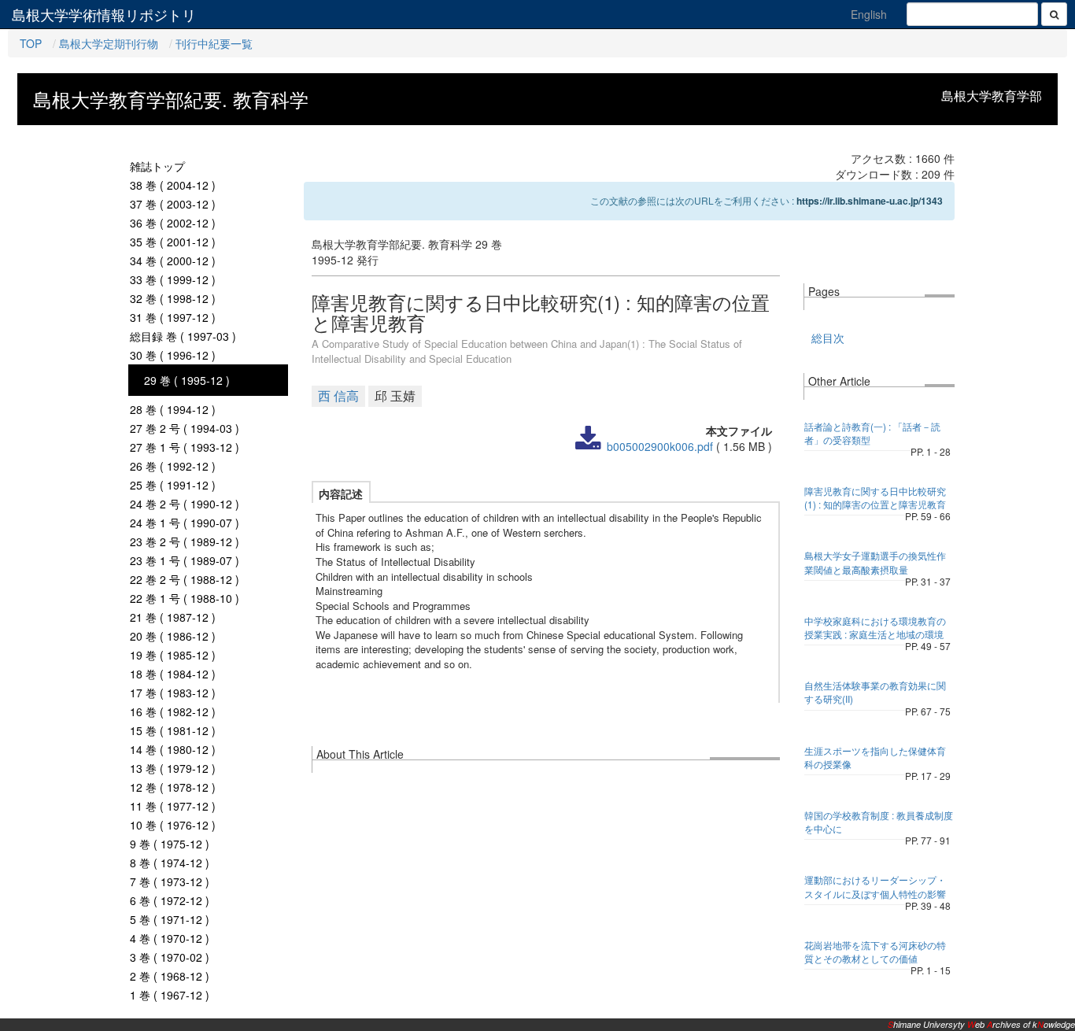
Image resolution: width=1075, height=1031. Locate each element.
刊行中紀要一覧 (214, 43)
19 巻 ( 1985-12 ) (173, 655)
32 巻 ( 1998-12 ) (173, 298)
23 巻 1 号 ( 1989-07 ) (184, 560)
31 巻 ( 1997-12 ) (173, 317)
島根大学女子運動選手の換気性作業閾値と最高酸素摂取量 (875, 562)
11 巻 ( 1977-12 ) (173, 806)
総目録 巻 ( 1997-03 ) (183, 336)
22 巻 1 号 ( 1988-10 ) (184, 598)
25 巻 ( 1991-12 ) (173, 485)
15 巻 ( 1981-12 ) (173, 730)
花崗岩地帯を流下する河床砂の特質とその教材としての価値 (875, 951)
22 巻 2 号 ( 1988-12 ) (184, 579)
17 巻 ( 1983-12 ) (173, 692)
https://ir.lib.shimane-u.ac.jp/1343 (869, 201)
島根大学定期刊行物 (108, 43)
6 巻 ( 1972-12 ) (169, 900)
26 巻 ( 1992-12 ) (173, 466)
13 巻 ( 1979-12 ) (173, 768)
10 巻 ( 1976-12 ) (173, 825)
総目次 (827, 338)
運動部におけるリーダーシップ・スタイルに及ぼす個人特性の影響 (875, 886)
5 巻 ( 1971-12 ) (169, 919)
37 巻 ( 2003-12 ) (173, 204)
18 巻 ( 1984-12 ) (173, 674)
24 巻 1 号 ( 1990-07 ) (184, 522)
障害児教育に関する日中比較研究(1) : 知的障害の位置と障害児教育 (875, 497)
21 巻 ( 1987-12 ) (173, 617)
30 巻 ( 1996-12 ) (173, 355)
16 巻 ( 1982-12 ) (173, 711)
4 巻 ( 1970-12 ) (169, 938)
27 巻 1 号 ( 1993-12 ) (184, 447)
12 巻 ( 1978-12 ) (173, 787)
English (869, 14)
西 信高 (338, 395)
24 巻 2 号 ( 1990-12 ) (184, 504)
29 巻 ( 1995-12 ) (187, 380)
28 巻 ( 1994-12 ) (173, 409)
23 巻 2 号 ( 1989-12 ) (184, 541)
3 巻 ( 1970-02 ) (169, 957)
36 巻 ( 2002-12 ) (173, 223)
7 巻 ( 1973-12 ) (169, 881)
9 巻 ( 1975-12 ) (169, 844)
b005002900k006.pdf (660, 446)
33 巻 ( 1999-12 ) (173, 279)
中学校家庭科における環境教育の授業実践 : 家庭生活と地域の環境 (875, 627)
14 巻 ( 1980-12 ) (173, 749)
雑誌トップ (157, 166)
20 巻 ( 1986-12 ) (173, 636)
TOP (31, 43)
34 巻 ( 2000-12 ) (173, 260)
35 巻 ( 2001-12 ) (173, 241)
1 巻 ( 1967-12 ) (169, 995)
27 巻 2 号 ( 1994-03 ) (184, 428)
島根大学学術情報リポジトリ (104, 14)
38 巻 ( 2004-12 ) (173, 185)
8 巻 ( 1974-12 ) (169, 862)
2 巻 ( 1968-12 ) (169, 976)
